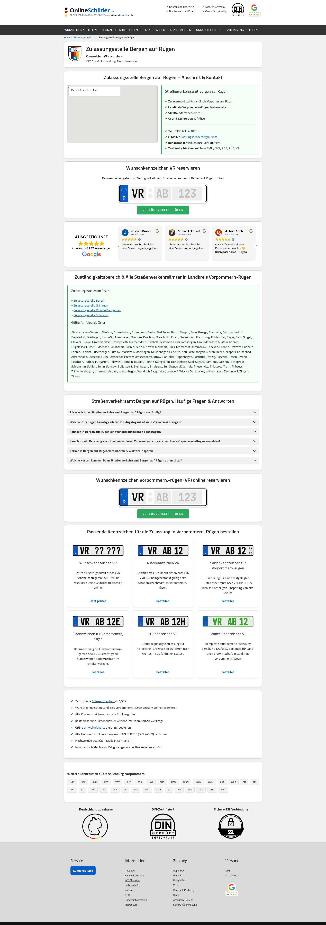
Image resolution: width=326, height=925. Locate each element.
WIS (190, 789)
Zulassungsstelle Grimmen (91, 305)
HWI (151, 782)
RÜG (162, 782)
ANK (212, 789)
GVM (94, 782)
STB (140, 782)
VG (125, 789)
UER (115, 789)
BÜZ (128, 782)
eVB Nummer (132, 880)
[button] (139, 30)
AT (82, 789)
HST (106, 782)
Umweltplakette (95, 727)
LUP (222, 782)
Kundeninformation (136, 900)
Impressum (131, 905)
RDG (72, 789)
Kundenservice (83, 870)
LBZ (104, 789)
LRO (201, 789)
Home (67, 37)
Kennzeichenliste (134, 875)
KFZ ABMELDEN (180, 30)
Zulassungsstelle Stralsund (91, 315)
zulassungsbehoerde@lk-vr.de (198, 137)
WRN (186, 782)
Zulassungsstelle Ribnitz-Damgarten (97, 310)
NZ (169, 789)
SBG (83, 782)
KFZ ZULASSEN (155, 30)
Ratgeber (130, 870)
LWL (93, 789)
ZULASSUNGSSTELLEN (242, 30)
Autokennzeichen (103, 701)
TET (117, 782)
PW (179, 789)
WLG (233, 782)
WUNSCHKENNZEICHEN (80, 30)
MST (147, 789)
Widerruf (130, 890)
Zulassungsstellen (83, 37)
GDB (158, 789)
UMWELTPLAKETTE (209, 30)
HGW (173, 782)
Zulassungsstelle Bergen (89, 300)
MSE (223, 789)
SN (244, 782)
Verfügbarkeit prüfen (163, 210)
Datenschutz (132, 885)
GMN (210, 782)
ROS (135, 789)
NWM (198, 782)
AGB (127, 895)
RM (254, 782)
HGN (72, 782)
